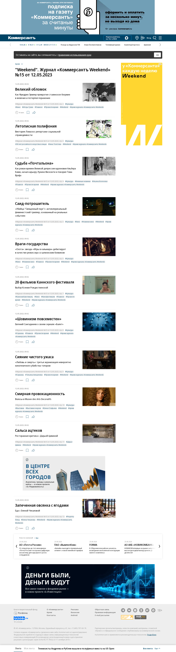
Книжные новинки (83, 181)
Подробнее (151, 634)
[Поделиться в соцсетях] (34, 112)
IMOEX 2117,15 (49, 45)
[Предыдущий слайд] (16, 546)
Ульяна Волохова (100, 181)
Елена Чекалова (28, 519)
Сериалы (20, 333)
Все (37, 538)
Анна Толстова (55, 144)
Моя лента (29, 648)
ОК (157, 55)
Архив (49, 612)
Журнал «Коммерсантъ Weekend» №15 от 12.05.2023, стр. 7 (40, 293)
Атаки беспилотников (92, 45)
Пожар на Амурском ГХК (70, 45)
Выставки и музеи (34, 408)
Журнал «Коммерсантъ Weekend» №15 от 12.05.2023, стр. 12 (40, 516)
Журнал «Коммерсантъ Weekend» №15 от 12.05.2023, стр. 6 (40, 258)
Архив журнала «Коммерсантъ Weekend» (87, 107)
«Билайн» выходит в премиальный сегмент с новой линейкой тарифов (68, 549)
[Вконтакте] (129, 610)
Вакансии (75, 612)
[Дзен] (135, 610)
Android (74, 615)
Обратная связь (102, 609)
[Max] (153, 610)
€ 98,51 (31, 45)
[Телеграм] (123, 610)
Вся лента (148, 648)
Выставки (20, 408)
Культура (69, 104)
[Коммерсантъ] (21, 38)
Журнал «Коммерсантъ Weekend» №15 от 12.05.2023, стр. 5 (40, 221)
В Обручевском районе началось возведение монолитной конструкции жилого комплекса (104, 550)
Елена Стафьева (50, 408)
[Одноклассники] (141, 610)
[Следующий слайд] (159, 546)
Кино (18, 107)
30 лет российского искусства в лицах (31, 144)
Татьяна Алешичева (34, 374)
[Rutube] (147, 610)
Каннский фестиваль (24, 296)
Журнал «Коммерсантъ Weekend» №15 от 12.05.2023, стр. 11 (40, 442)
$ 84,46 (22, 45)
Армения (147, 45)
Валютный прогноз (132, 45)
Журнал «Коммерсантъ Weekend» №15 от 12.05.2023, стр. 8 (40, 330)
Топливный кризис (112, 45)
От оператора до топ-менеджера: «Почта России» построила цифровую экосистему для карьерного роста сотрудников (34, 551)
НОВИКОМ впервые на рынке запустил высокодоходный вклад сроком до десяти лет (139, 550)
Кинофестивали (48, 296)
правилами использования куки (74, 54)
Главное (39, 107)
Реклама (75, 609)
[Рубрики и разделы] (160, 38)
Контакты (51, 615)
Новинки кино (88, 221)
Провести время (51, 107)
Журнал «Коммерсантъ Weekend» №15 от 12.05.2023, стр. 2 (40, 104)
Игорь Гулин (28, 107)
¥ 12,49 (39, 45)
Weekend (64, 107)
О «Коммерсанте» (55, 609)
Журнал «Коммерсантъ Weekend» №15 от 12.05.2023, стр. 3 (40, 141)
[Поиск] (155, 38)
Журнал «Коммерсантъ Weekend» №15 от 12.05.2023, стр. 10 (40, 405)
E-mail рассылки (102, 615)
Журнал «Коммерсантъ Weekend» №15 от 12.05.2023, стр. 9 (40, 371)
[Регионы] (137, 38)
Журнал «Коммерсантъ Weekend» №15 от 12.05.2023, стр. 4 (40, 181)
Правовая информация (105, 612)
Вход (149, 38)
